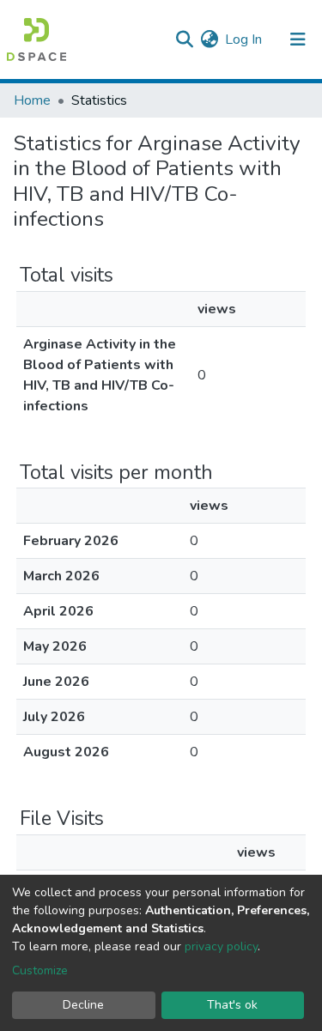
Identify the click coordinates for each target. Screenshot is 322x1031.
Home (32, 100)
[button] (209, 39)
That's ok (232, 1005)
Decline (83, 1005)
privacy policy (221, 946)
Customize (40, 970)
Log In (244, 39)
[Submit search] (184, 39)
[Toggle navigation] (298, 39)
